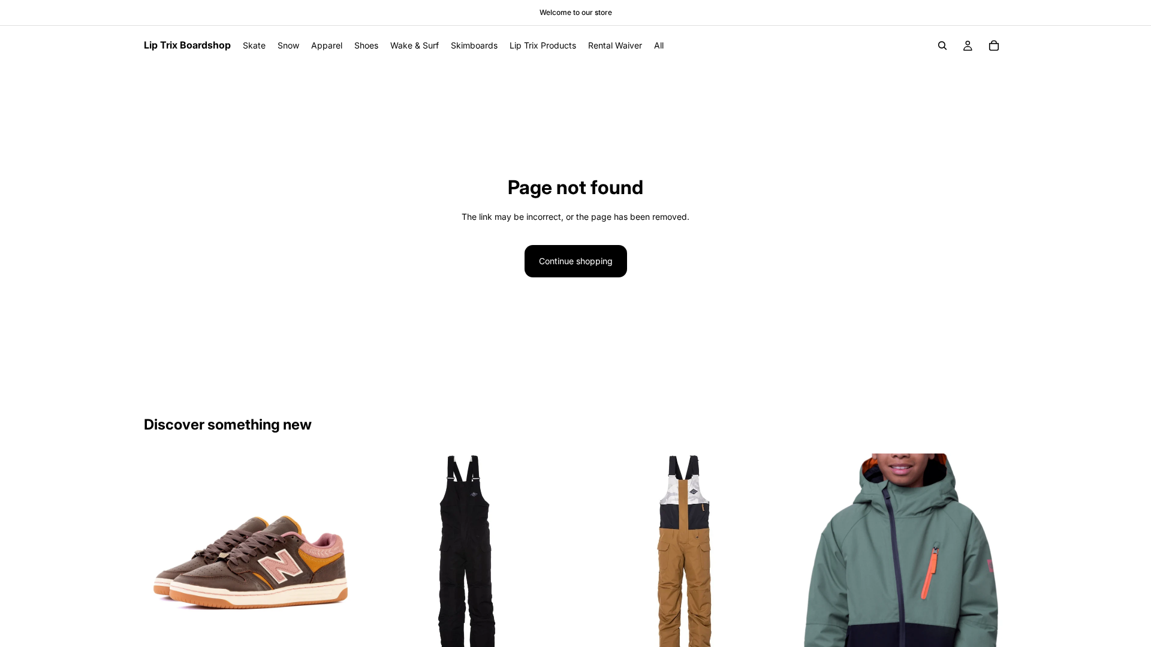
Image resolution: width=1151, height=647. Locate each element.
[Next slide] (336, 559)
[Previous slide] (162, 559)
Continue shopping (576, 261)
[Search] (942, 45)
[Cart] (994, 45)
